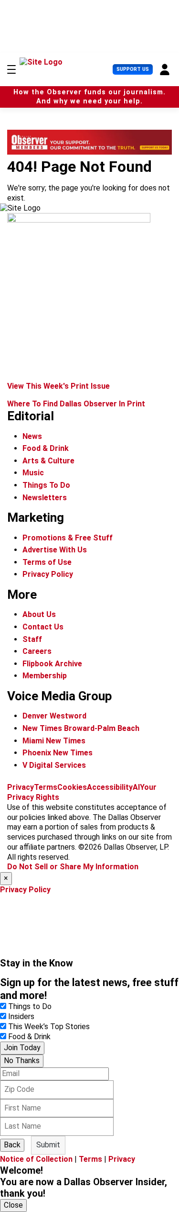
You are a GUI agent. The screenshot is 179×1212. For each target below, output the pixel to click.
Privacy (20, 787)
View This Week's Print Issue (58, 386)
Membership (44, 675)
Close (13, 1205)
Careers (37, 651)
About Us (39, 614)
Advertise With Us (54, 549)
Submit (48, 1144)
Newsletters (44, 497)
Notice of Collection (36, 1159)
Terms (45, 787)
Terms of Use (47, 562)
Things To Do (46, 485)
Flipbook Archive (52, 663)
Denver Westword (54, 715)
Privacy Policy (47, 574)
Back (12, 1144)
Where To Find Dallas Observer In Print (76, 403)
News (32, 436)
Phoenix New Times (57, 752)
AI (136, 787)
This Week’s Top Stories (49, 1026)
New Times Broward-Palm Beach (80, 728)
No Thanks (22, 1060)
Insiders (21, 1016)
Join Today (22, 1047)
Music (33, 472)
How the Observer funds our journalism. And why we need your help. (89, 96)
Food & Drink (45, 448)
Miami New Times (53, 740)
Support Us (132, 69)
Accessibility (110, 787)
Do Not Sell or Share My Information (72, 866)
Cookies (72, 787)
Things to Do (30, 1006)
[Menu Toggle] (11, 69)
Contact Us (42, 626)
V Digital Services (54, 765)
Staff (32, 639)
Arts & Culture (48, 460)
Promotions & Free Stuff (67, 537)
